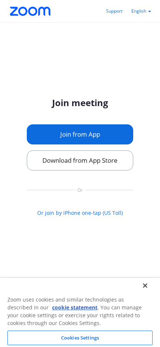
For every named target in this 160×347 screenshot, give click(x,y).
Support (114, 11)
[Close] (145, 285)
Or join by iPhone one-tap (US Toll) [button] (80, 212)
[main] (80, 156)
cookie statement (74, 307)
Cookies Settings (80, 337)
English (139, 11)
